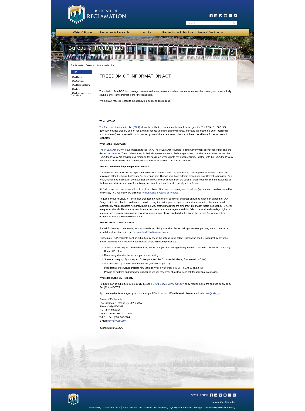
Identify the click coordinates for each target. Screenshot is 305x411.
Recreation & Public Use (177, 32)
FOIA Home (76, 77)
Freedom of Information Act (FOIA (121, 127)
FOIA (125, 407)
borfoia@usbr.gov (211, 293)
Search (234, 23)
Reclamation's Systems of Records (160, 192)
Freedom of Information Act (100, 65)
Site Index (230, 402)
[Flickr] (230, 15)
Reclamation (77, 65)
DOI (118, 407)
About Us (146, 32)
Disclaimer (108, 407)
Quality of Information (181, 407)
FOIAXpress (157, 283)
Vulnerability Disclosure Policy (220, 407)
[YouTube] (225, 15)
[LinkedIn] (215, 15)
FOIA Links (76, 89)
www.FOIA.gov (176, 283)
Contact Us (217, 402)
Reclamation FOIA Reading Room (150, 232)
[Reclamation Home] (97, 15)
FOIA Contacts (78, 81)
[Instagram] (235, 15)
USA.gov (198, 407)
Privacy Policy (161, 407)
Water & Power (82, 32)
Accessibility (95, 407)
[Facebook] (211, 15)
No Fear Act (136, 407)
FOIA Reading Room (80, 85)
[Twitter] (220, 15)
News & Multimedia (210, 32)
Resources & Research (114, 32)
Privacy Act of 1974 (114, 149)
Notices (148, 407)
